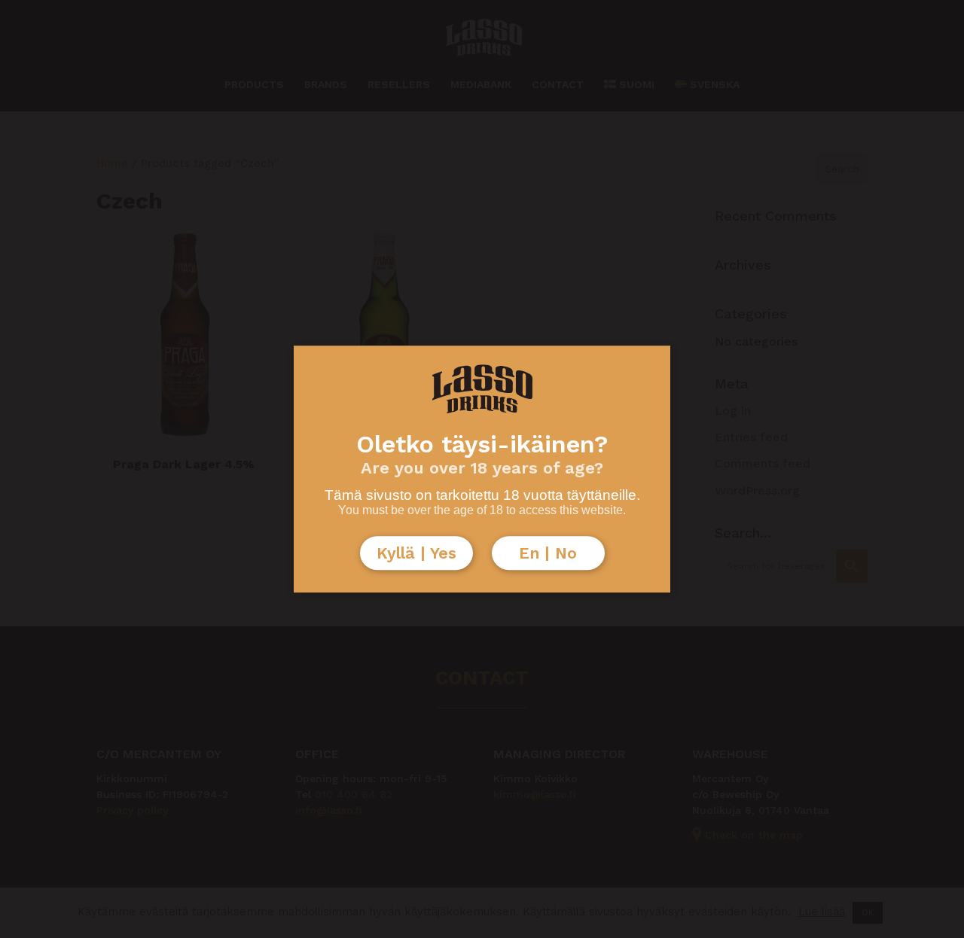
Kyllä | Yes (416, 553)
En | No (548, 553)
